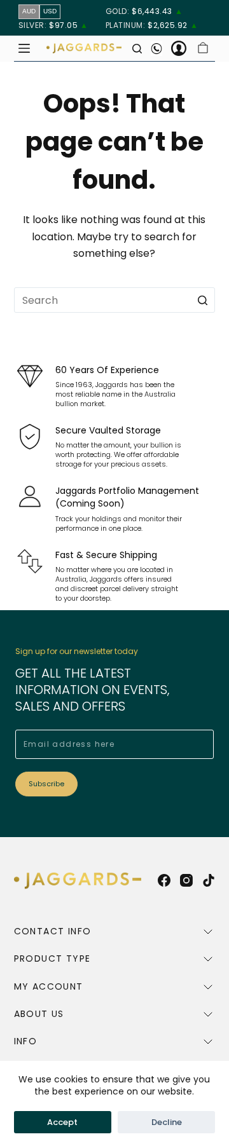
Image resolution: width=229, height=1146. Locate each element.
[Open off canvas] (24, 48)
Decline (166, 1122)
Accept (62, 1122)
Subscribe (46, 784)
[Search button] (202, 300)
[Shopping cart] (203, 48)
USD (50, 11)
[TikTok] (208, 880)
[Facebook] (164, 880)
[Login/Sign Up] (178, 48)
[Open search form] (137, 48)
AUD (29, 11)
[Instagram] (186, 880)
